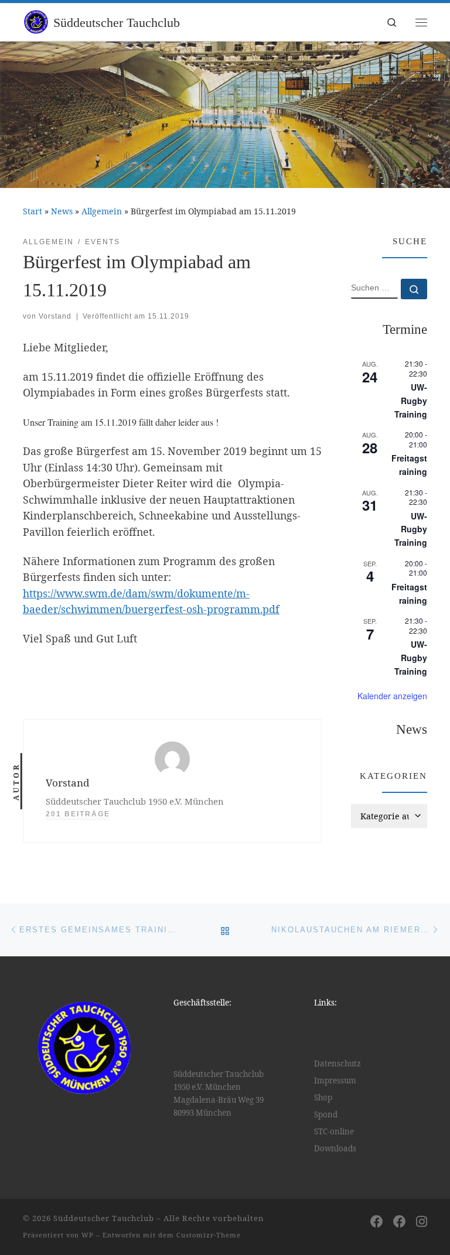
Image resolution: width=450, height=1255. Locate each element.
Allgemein (101, 211)
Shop (323, 1097)
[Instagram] (421, 1221)
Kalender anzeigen (392, 696)
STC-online (334, 1131)
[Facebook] (376, 1221)
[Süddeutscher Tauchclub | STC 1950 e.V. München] (36, 20)
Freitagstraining (409, 464)
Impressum (335, 1080)
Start (32, 211)
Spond (326, 1114)
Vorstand (55, 316)
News (62, 211)
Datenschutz (337, 1063)
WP (87, 1234)
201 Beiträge (78, 814)
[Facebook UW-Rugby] (399, 1221)
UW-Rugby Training (410, 400)
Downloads (335, 1148)
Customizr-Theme (208, 1234)
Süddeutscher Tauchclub (103, 1218)
